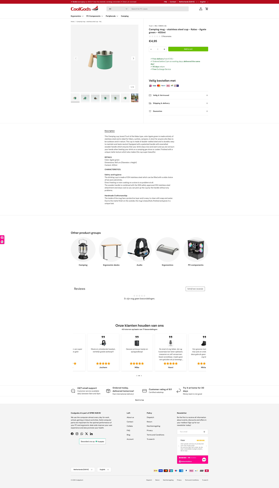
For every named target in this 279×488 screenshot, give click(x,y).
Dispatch (150, 417)
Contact (173, 2)
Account (130, 439)
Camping (125, 16)
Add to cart (188, 49)
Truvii (150, 26)
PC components (195, 265)
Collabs (130, 426)
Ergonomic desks (111, 265)
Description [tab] (110, 131)
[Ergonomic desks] (111, 249)
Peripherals (111, 16)
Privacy (150, 430)
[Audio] (139, 249)
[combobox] (147, 8)
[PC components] (196, 249)
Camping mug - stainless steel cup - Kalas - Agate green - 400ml (90, 21)
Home (72, 21)
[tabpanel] (139, 170)
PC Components (93, 16)
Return (149, 422)
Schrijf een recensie (195, 289)
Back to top (139, 400)
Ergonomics (76, 16)
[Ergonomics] (167, 249)
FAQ (165, 2)
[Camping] (83, 249)
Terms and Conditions (155, 435)
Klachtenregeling (153, 426)
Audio (139, 265)
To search (151, 439)
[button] (206, 8)
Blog (128, 435)
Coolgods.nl (79, 480)
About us (130, 417)
